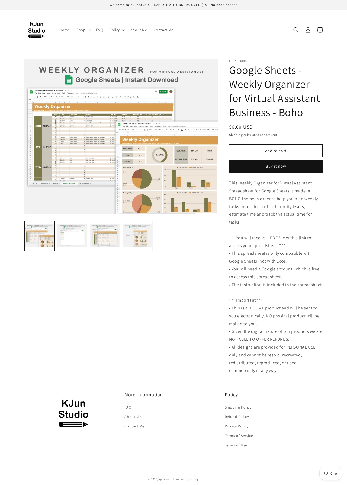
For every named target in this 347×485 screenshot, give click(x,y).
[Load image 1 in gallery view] (39, 236)
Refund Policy (237, 416)
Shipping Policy (238, 407)
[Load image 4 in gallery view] (138, 236)
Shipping (236, 135)
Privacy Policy (236, 426)
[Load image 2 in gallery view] (72, 236)
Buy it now (276, 166)
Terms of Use (236, 445)
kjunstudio (165, 479)
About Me (132, 416)
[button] (83, 30)
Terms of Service (239, 435)
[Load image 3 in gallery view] (105, 236)
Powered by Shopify (186, 479)
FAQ (127, 407)
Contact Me (134, 426)
